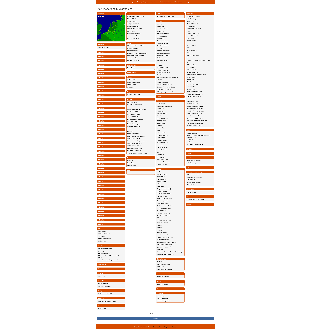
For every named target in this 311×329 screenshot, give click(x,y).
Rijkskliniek (130, 131)
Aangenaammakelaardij (164, 189)
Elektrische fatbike (162, 147)
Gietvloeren (160, 186)
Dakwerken (101, 45)
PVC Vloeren (160, 157)
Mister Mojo (190, 82)
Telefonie (159, 14)
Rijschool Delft (131, 19)
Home (122, 2)
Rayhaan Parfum (162, 164)
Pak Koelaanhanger (133, 124)
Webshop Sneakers (162, 135)
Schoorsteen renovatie (163, 215)
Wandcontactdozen (162, 118)
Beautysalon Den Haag (193, 16)
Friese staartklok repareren (135, 119)
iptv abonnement (191, 77)
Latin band (130, 160)
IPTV (188, 43)
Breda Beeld (131, 68)
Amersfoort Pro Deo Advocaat (195, 111)
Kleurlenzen (160, 108)
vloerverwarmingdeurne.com (165, 237)
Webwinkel (101, 281)
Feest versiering (191, 192)
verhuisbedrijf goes (162, 298)
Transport (160, 293)
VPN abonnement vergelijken (195, 123)
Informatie (190, 14)
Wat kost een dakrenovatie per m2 (137, 153)
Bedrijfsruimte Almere (163, 55)
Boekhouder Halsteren (133, 112)
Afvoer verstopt (161, 211)
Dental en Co (190, 31)
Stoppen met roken (132, 48)
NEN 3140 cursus (132, 102)
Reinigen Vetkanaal (162, 70)
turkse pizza (160, 267)
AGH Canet (101, 251)
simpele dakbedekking (163, 181)
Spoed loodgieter (162, 232)
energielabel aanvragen (134, 150)
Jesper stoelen (161, 177)
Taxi (99, 228)
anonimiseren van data (133, 114)
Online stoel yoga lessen (194, 160)
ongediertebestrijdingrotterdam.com (167, 242)
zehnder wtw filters (103, 283)
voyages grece (131, 84)
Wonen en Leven (162, 140)
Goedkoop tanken (132, 58)
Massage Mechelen (192, 24)
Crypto (189, 153)
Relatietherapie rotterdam (194, 33)
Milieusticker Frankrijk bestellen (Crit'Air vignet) (109, 256)
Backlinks (160, 63)
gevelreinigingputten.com (194, 182)
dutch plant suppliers (163, 277)
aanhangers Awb (132, 121)
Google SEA (160, 26)
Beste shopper (161, 104)
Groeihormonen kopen (104, 286)
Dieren (189, 197)
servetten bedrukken (163, 29)
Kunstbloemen (161, 116)
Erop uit (129, 92)
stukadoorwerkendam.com (164, 235)
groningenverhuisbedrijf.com (165, 247)
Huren (129, 158)
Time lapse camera (132, 117)
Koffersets (160, 145)
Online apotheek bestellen (194, 92)
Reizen (129, 77)
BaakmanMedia (157, 327)
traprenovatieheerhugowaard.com (137, 141)
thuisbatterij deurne (162, 223)
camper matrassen (132, 107)
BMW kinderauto (162, 113)
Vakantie (100, 246)
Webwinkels (160, 101)
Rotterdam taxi (102, 231)
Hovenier (159, 225)
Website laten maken (163, 34)
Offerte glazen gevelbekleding (165, 92)
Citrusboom (160, 155)
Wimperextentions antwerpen (195, 144)
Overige (129, 99)
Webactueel (160, 65)
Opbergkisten (190, 21)
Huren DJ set (131, 163)
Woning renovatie (162, 191)
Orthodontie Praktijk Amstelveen (136, 109)
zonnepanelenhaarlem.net (134, 148)
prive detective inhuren (133, 126)
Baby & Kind (190, 189)
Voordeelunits (191, 89)
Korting (100, 269)
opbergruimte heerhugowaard (135, 104)
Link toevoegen (155, 314)
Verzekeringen (131, 73)
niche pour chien (191, 41)
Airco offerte (160, 48)
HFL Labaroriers (161, 133)
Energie (189, 168)
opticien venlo (102, 308)
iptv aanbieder (191, 87)
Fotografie (101, 273)
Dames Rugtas (161, 138)
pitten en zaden (161, 123)
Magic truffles (161, 128)
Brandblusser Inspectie (163, 72)
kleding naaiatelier (192, 133)
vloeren (129, 129)
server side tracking (162, 284)
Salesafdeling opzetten (163, 53)
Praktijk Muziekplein (133, 134)
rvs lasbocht (160, 111)
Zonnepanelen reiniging (164, 220)
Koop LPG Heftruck (162, 82)
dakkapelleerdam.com (193, 99)
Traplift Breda (190, 184)
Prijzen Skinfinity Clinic (193, 36)
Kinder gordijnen (161, 121)
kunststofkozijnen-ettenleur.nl (165, 254)
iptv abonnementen (192, 72)
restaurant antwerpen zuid (164, 269)
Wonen (159, 169)
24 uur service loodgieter (164, 208)
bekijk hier (160, 249)
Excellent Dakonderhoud (164, 194)
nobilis (159, 184)
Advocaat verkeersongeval (194, 177)
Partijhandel (160, 38)
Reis (128, 170)
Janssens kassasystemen (105, 293)
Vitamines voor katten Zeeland (195, 199)
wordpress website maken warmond (167, 77)
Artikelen (153, 2)
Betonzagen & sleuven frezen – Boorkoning (169, 252)
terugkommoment (132, 31)
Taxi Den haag (102, 241)
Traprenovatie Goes (192, 104)
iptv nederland (191, 79)
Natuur (159, 274)
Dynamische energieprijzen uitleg (137, 53)
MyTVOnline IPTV (192, 50)
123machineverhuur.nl (193, 175)
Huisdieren (101, 298)
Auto (128, 14)
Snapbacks (190, 139)
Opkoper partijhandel (163, 41)
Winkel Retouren (162, 36)
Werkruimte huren (162, 58)
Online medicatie (191, 70)
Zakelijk (159, 21)
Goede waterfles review (104, 253)
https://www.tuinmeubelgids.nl (135, 46)
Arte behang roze (162, 174)
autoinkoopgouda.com (133, 36)
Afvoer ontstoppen (162, 196)
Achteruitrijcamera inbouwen (135, 16)
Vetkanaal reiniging (162, 68)
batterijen (159, 152)
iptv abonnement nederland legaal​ (196, 75)
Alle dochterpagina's (165, 2)
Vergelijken (190, 149)
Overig (100, 291)
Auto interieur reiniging (163, 213)
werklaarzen (160, 31)
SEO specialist (191, 180)
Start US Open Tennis (193, 84)
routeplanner (131, 87)
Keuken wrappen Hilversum (165, 206)
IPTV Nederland (191, 45)
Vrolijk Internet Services (170, 327)
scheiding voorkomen (104, 234)
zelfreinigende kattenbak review (107, 301)
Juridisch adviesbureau (163, 51)
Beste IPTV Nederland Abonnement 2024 (198, 60)
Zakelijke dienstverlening (194, 172)
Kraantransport (161, 296)
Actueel (129, 43)
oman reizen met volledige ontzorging (108, 260)
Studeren (189, 158)
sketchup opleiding (162, 60)
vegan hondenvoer (162, 159)
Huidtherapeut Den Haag (194, 28)
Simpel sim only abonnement (165, 16)
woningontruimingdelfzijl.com (195, 94)
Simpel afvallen (191, 26)
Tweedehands (102, 265)
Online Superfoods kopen (164, 106)
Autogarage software (133, 24)
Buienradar (101, 14)
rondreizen (130, 173)
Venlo (99, 306)
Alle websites (178, 2)
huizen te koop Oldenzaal (164, 198)
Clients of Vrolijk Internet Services (166, 87)
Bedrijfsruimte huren (162, 43)
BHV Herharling (191, 163)
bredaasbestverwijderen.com (195, 108)
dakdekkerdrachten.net (133, 138)
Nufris (158, 172)
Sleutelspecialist (132, 21)
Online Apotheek (162, 150)
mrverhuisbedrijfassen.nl (164, 301)
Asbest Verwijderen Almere (194, 116)
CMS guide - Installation (164, 89)
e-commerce (101, 236)
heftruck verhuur (132, 165)
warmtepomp (190, 38)
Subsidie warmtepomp (163, 203)
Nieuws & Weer (132, 65)
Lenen (159, 97)
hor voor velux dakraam (163, 162)
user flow (159, 24)
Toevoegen (131, 2)
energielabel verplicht (163, 240)
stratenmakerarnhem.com (134, 143)
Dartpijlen (159, 125)
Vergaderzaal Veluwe (133, 94)
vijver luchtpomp (161, 179)
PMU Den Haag (191, 19)
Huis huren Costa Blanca (105, 248)
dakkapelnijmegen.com (134, 146)
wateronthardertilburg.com (194, 113)
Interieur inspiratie (132, 51)
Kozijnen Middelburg (192, 101)
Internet (159, 281)
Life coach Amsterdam (133, 60)
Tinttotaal (159, 80)
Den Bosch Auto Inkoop (134, 33)
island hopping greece (133, 82)
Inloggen (187, 2)
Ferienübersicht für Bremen (194, 125)
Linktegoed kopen (142, 2)
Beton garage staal (162, 201)
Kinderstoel (160, 262)
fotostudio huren (102, 276)
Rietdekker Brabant (103, 47)
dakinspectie (160, 218)
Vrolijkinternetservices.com (164, 84)
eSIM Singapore (132, 80)
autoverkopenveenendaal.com (136, 136)
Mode (188, 130)
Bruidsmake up (191, 142)
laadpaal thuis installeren (134, 28)
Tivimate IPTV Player (193, 55)
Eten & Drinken (161, 259)
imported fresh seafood (163, 264)
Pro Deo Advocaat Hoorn (194, 96)
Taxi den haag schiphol (104, 238)
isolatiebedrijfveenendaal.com (195, 106)
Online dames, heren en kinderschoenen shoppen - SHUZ (198, 136)
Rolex (158, 130)
